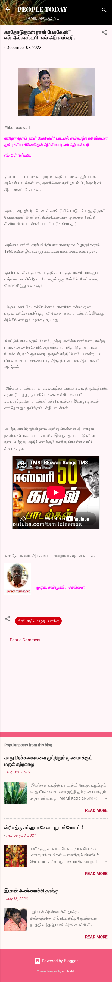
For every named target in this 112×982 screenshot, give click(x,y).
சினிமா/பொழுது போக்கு (38, 620)
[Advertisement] (56, 686)
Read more (96, 810)
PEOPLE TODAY (42, 9)
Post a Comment (25, 639)
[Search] (104, 11)
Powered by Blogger (59, 960)
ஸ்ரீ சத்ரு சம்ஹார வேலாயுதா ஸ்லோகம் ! (43, 827)
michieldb (68, 971)
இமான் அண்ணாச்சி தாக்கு (31, 890)
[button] (104, 33)
